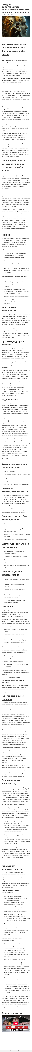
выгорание (13, 206)
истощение (16, 902)
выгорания (13, 69)
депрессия (22, 652)
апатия (18, 478)
